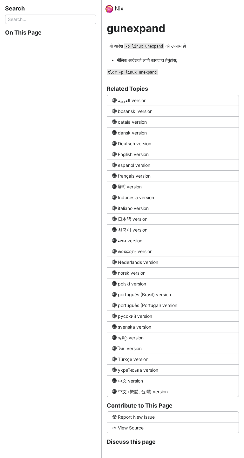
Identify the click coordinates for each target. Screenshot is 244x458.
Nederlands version (138, 262)
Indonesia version (136, 197)
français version (134, 176)
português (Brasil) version (144, 294)
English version (133, 154)
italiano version (133, 208)
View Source (131, 427)
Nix (118, 8)
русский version (135, 316)
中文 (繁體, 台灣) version (143, 391)
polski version (132, 283)
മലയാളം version (135, 251)
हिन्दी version (130, 186)
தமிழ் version (131, 337)
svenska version (134, 327)
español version (134, 165)
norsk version (132, 273)
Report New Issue (136, 417)
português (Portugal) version (147, 305)
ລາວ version (130, 240)
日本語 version (132, 219)
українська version (138, 370)
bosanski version (135, 111)
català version (132, 122)
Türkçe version (133, 359)
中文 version (130, 380)
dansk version (132, 132)
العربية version (132, 100)
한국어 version (132, 229)
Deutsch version (134, 143)
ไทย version (130, 348)
